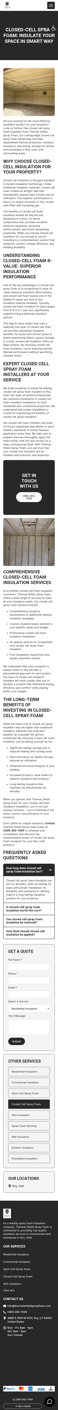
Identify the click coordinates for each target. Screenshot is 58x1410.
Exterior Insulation (23, 1147)
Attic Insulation (21, 1115)
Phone (13, 973)
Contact (50, 823)
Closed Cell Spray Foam (26, 1104)
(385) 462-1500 (14, 830)
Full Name (15, 959)
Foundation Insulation (25, 1158)
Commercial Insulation (25, 1082)
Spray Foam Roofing (24, 1125)
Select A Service (18, 1001)
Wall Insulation (20, 1136)
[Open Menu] (51, 5)
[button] (54, 28)
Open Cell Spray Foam (25, 1093)
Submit (16, 1041)
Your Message (16, 1015)
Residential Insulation (24, 1071)
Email (12, 987)
